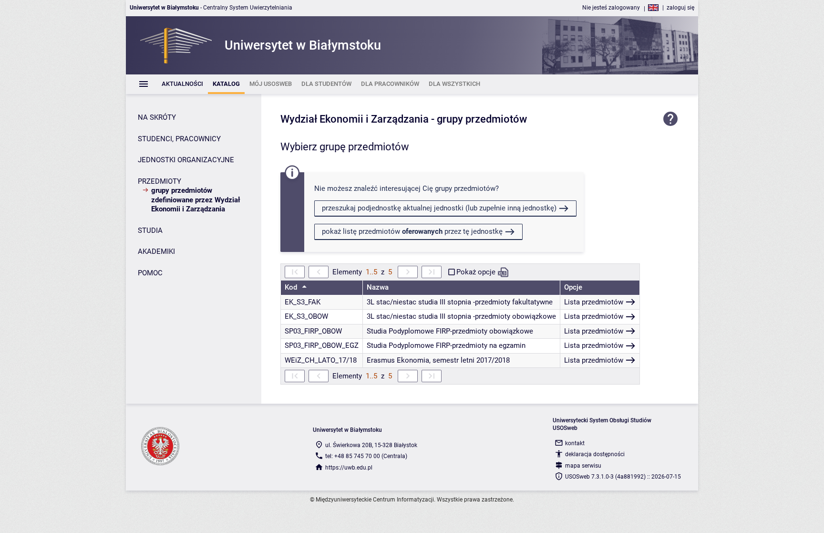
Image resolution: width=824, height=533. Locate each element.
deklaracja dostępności (595, 454)
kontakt (575, 443)
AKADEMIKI (156, 251)
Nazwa (378, 287)
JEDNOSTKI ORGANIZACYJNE (186, 160)
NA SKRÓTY (157, 117)
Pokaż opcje (475, 272)
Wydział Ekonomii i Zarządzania (354, 119)
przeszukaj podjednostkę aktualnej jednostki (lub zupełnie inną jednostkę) (439, 208)
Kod (292, 287)
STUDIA (150, 230)
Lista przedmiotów (593, 302)
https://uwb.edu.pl (348, 467)
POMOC (150, 273)
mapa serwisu (583, 465)
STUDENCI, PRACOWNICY (179, 139)
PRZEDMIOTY (159, 181)
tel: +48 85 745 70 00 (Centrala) (366, 456)
